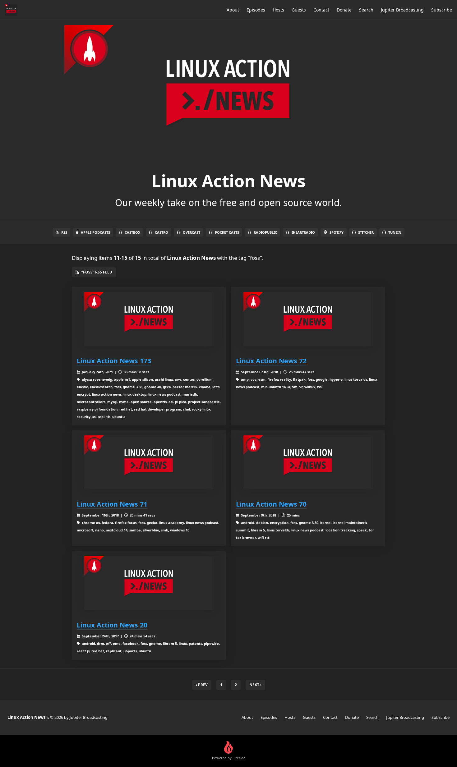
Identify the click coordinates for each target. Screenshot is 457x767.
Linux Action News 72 (271, 360)
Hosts (278, 10)
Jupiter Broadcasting (402, 10)
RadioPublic (265, 232)
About (233, 10)
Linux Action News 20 (112, 624)
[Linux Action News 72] (308, 319)
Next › (255, 684)
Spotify (337, 232)
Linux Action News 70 (271, 503)
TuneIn (394, 232)
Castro (161, 232)
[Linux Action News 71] (149, 462)
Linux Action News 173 (114, 360)
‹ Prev (202, 684)
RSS (64, 232)
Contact (321, 10)
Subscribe (441, 10)
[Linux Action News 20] (149, 583)
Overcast (191, 232)
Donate (344, 10)
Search (366, 10)
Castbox (132, 232)
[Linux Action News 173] (149, 319)
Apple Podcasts (95, 232)
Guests (299, 10)
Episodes (256, 10)
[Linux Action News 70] (308, 462)
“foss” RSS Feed (96, 272)
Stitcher (366, 232)
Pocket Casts (227, 232)
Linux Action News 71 (112, 503)
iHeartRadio (303, 232)
